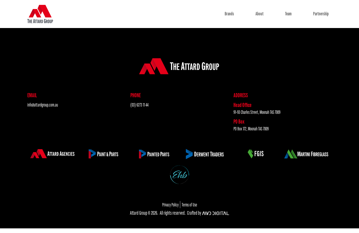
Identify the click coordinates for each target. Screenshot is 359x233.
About (259, 14)
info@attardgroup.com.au (42, 105)
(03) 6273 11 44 (139, 105)
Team (288, 14)
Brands (229, 14)
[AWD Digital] (215, 213)
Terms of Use (189, 205)
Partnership (321, 14)
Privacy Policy (170, 205)
